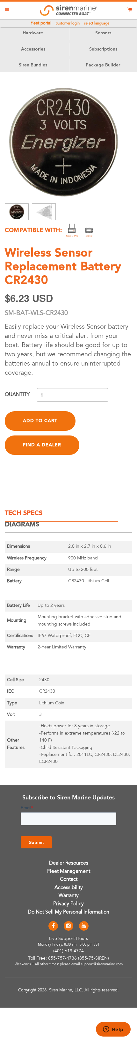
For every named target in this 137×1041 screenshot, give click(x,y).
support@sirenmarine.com (102, 964)
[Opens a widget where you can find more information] (113, 1030)
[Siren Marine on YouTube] (84, 926)
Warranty (69, 895)
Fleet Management (68, 871)
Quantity (17, 394)
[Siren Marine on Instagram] (68, 926)
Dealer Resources (68, 863)
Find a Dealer (42, 445)
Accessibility (68, 887)
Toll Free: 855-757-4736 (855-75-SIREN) (68, 958)
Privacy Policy (68, 904)
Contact (68, 879)
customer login (68, 23)
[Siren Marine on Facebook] (53, 926)
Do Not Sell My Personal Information (68, 912)
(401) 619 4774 (68, 951)
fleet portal (41, 24)
